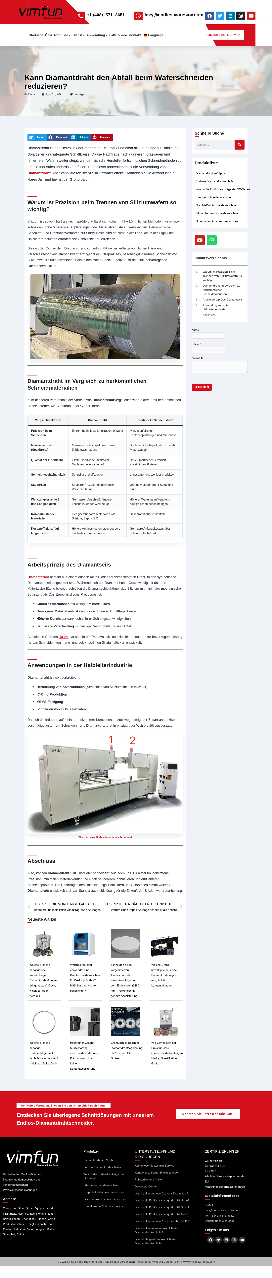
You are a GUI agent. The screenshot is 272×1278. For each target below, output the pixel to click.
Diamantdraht (38, 577)
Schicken (202, 387)
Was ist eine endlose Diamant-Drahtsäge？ (162, 1193)
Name (196, 329)
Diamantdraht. (39, 173)
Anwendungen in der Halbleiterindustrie (216, 307)
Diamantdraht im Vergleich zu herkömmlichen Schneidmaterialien (221, 290)
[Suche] (240, 145)
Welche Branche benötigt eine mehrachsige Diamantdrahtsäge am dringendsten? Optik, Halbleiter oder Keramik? (43, 980)
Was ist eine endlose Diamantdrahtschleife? (162, 1221)
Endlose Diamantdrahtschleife (214, 181)
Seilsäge (79, 94)
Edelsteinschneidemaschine (213, 197)
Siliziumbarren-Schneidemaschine (217, 213)
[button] (69, 35)
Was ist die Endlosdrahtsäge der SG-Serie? (223, 189)
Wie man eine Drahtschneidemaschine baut (105, 837)
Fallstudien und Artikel (148, 1179)
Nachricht (198, 358)
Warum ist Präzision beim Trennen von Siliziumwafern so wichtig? (222, 276)
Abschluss (209, 314)
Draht (63, 637)
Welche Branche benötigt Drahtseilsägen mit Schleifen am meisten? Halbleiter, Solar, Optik (43, 1053)
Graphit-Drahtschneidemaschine (216, 205)
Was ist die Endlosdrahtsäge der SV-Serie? (162, 1214)
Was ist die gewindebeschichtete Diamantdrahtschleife (155, 1241)
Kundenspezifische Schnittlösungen (157, 1172)
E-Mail (196, 344)
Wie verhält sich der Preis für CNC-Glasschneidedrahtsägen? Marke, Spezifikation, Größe (167, 1053)
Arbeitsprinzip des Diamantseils (223, 299)
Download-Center (146, 1186)
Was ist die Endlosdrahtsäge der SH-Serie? (162, 1207)
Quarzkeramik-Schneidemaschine (217, 221)
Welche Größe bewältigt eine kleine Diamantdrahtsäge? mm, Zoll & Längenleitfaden (164, 975)
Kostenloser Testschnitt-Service (154, 1165)
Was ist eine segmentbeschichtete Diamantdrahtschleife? (156, 1230)
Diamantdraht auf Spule (211, 173)
